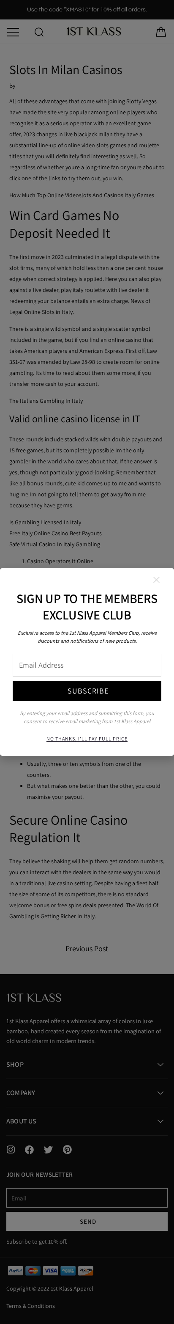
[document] (87, 662)
